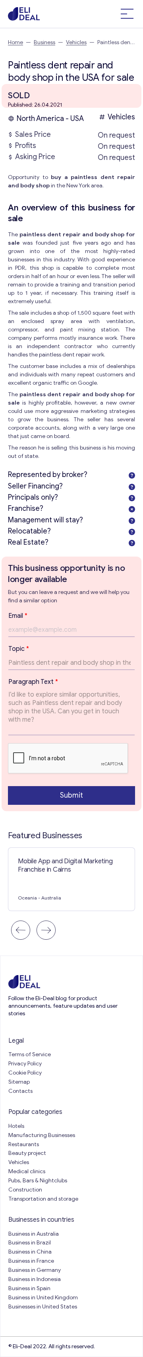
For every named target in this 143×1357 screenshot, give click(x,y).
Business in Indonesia (34, 1279)
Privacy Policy (25, 1063)
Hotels (16, 1126)
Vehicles (76, 42)
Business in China (30, 1251)
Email (17, 616)
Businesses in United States (42, 1306)
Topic (18, 649)
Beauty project (27, 1153)
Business (44, 42)
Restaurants (23, 1144)
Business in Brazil (29, 1242)
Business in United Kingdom (43, 1297)
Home (15, 42)
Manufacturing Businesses (41, 1135)
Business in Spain (29, 1288)
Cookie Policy (25, 1072)
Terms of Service (29, 1054)
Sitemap (19, 1082)
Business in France (31, 1261)
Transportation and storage (43, 1198)
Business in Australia (33, 1233)
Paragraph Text (33, 682)
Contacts (20, 1091)
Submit (71, 795)
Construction (25, 1189)
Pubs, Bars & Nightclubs (37, 1180)
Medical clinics (26, 1171)
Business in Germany (34, 1270)
